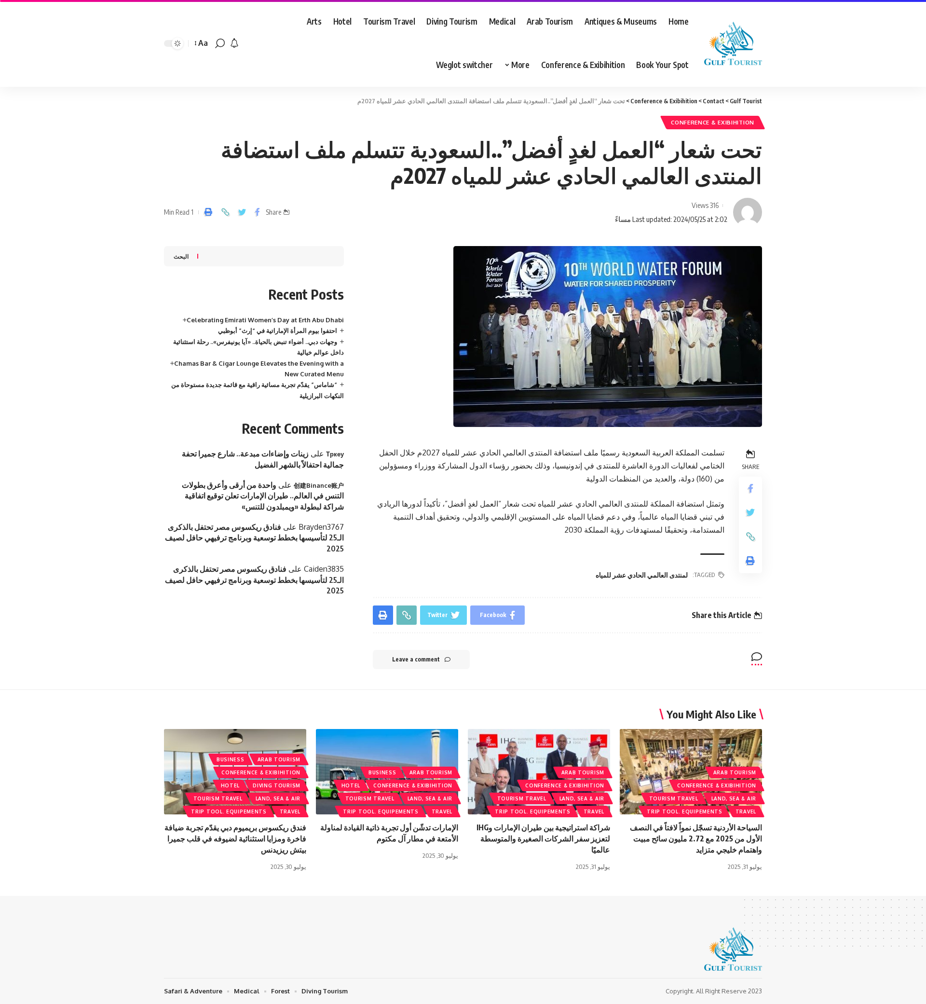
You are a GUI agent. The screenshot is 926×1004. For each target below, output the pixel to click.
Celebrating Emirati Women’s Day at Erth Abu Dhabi (265, 320)
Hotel (351, 785)
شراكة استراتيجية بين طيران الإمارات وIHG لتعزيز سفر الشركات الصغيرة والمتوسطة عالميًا (543, 838)
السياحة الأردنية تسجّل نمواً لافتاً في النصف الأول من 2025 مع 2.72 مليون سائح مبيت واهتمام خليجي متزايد (696, 838)
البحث (181, 256)
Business (382, 772)
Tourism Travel (673, 798)
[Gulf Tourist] (733, 43)
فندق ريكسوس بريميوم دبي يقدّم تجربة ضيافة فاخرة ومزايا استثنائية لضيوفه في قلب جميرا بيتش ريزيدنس (235, 838)
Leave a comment (416, 659)
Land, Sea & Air (734, 798)
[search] (220, 43)
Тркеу (335, 454)
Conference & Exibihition (712, 122)
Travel (745, 811)
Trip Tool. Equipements (684, 811)
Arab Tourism (734, 772)
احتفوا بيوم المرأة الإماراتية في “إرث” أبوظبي (277, 330)
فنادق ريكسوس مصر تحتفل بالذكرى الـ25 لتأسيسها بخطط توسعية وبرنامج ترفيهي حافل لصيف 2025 (254, 537)
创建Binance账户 (319, 485)
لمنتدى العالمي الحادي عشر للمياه (642, 575)
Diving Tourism (276, 785)
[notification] (234, 43)
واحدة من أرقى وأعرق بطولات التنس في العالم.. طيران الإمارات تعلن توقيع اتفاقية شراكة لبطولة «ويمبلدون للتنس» (263, 495)
